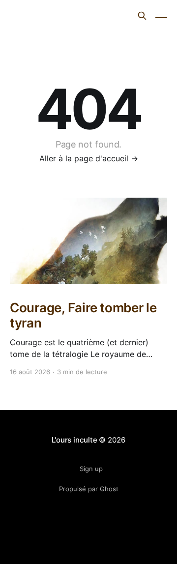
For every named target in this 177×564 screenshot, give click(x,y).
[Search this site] (142, 16)
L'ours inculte (44, 14)
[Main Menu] (161, 15)
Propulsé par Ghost (88, 489)
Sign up (91, 469)
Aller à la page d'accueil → (88, 158)
